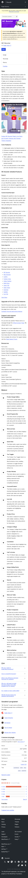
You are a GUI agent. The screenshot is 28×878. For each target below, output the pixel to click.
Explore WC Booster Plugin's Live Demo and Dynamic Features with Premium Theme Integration (11, 138)
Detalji (4, 55)
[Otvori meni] (25, 2)
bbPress (4, 849)
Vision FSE (6, 285)
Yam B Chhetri (8, 727)
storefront (24, 770)
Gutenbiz (6, 289)
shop (25, 767)
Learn (2, 831)
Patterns (17, 827)
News (2, 822)
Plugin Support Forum (11, 339)
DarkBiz (6, 292)
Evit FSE (6, 294)
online (21, 767)
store (19, 770)
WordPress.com (6, 844)
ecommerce (16, 767)
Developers (4, 836)
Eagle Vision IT (7, 45)
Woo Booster (7, 274)
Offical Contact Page (18, 323)
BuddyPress (5, 851)
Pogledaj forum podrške (7, 810)
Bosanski (7, 858)
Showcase (17, 819)
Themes (17, 822)
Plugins (16, 824)
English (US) (24, 764)
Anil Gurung (7, 722)
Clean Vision (7, 287)
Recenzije (5, 58)
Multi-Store (6, 283)
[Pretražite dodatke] (16, 16)
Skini (3, 49)
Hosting (3, 824)
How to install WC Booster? (8, 674)
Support (3, 834)
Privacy (3, 827)
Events (16, 834)
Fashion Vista (7, 279)
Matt (3, 846)
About (3, 819)
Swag (17, 839)
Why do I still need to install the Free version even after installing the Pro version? (8, 685)
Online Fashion (7, 281)
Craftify (6, 276)
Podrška (5, 66)
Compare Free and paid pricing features (11, 311)
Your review (4, 799)
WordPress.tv (5, 839)
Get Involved (18, 831)
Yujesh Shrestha (8, 718)
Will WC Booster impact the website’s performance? (8, 695)
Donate (17, 836)
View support (21, 741)
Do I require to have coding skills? (10, 690)
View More (4, 297)
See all (25, 799)
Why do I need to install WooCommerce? (7, 668)
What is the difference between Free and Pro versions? (9, 678)
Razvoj (5, 62)
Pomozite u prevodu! (14, 11)
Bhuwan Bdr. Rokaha (10, 732)
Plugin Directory (5, 6)
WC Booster (7, 272)
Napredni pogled (5, 775)
